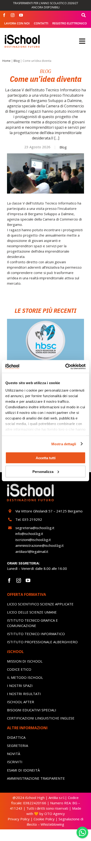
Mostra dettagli (63, 444)
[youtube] (21, 15)
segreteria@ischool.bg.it (35, 527)
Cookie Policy (44, 819)
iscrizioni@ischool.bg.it (33, 539)
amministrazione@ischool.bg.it (39, 545)
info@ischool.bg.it (29, 533)
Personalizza (42, 471)
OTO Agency (54, 813)
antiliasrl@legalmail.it (31, 551)
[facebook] (4, 15)
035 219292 (32, 519)
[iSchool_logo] (22, 36)
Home (6, 61)
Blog (17, 61)
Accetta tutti (46, 458)
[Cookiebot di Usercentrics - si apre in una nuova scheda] (65, 366)
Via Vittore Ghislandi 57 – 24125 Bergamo (49, 511)
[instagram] (12, 15)
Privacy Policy (19, 819)
